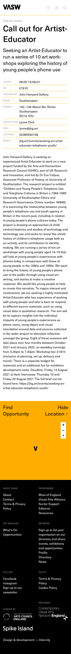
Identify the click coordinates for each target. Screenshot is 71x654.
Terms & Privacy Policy (14, 506)
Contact (8, 499)
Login (57, 7)
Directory (45, 557)
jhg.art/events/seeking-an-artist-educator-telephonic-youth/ (41, 142)
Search (65, 7)
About (7, 494)
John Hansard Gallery (34, 94)
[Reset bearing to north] (63, 436)
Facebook (9, 578)
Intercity (44, 639)
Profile (43, 552)
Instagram (10, 583)
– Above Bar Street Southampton (37, 111)
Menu (48, 7)
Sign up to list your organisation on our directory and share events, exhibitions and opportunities (52, 539)
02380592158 (28, 134)
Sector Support (49, 503)
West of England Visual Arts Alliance (52, 496)
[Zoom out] (63, 430)
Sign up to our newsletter (12, 589)
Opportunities (12, 534)
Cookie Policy (48, 587)
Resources (46, 513)
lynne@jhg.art (28, 128)
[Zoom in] (63, 425)
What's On (10, 530)
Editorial (44, 508)
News (42, 561)
